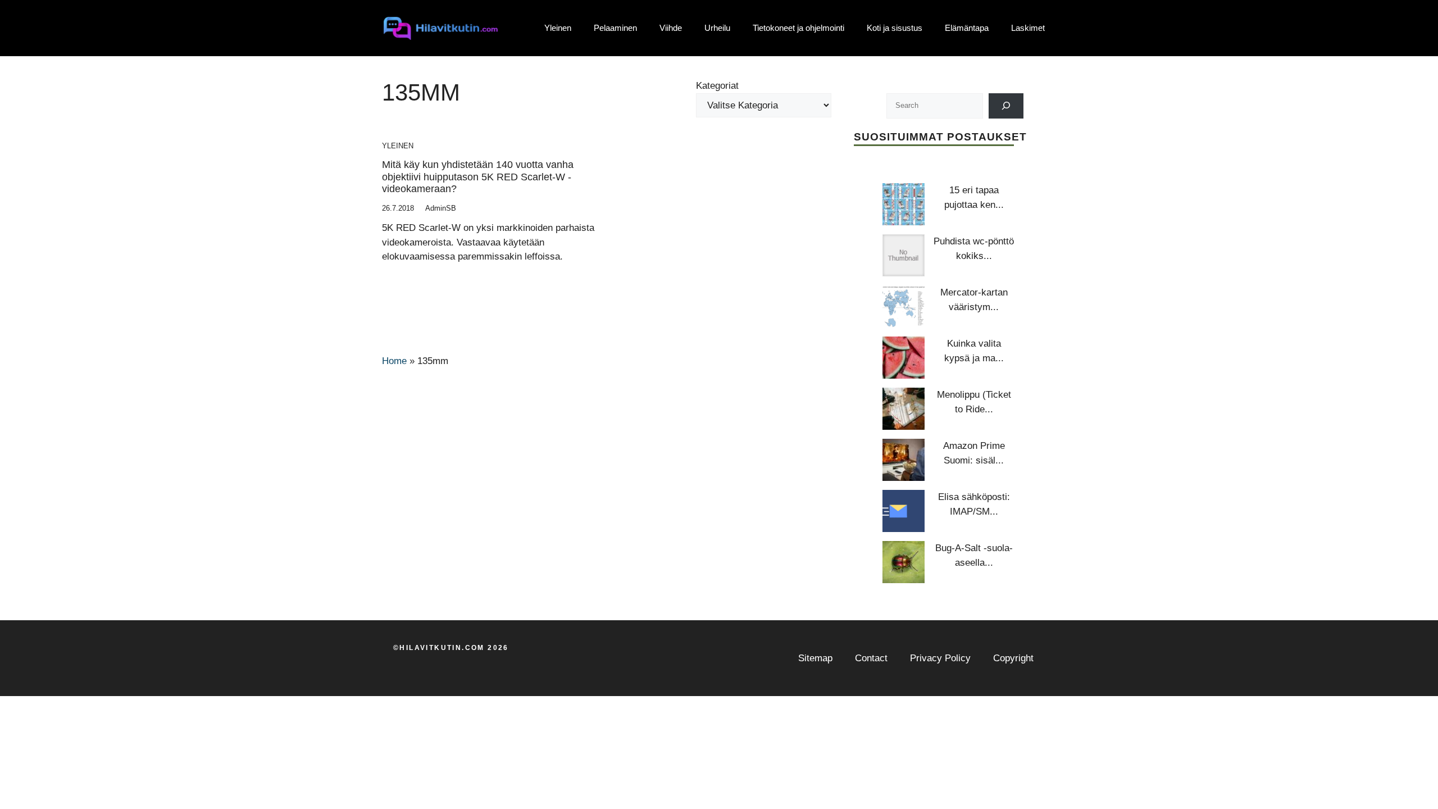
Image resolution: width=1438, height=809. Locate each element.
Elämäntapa (967, 28)
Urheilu (717, 28)
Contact (871, 658)
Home (394, 361)
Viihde (670, 28)
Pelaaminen (615, 28)
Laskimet (1028, 28)
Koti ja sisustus (894, 28)
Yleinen (557, 28)
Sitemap (815, 658)
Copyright (1013, 658)
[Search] (1006, 106)
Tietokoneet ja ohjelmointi (798, 28)
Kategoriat (717, 85)
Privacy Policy (940, 658)
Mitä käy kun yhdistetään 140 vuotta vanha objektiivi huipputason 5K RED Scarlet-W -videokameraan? (478, 176)
